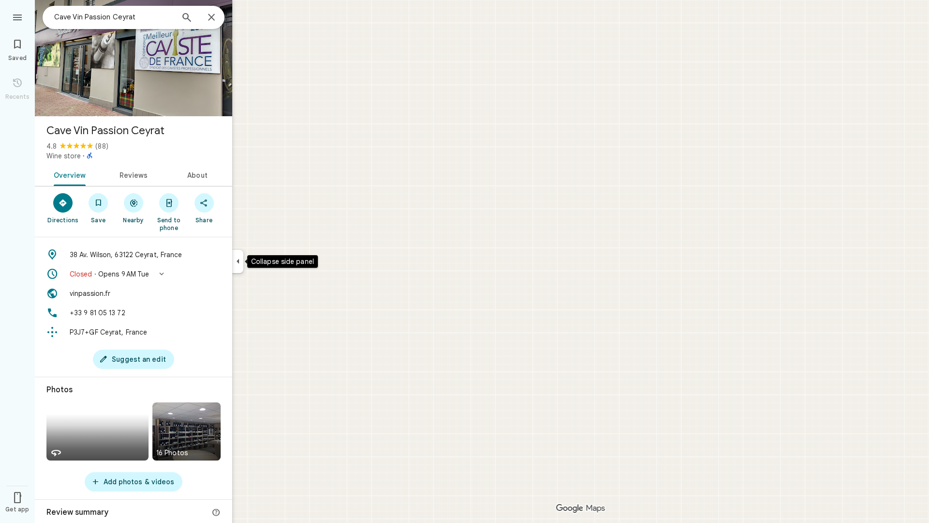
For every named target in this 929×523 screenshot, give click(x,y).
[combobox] (113, 17)
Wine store (63, 156)
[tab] (68, 174)
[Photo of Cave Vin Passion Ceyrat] (133, 58)
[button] (133, 274)
